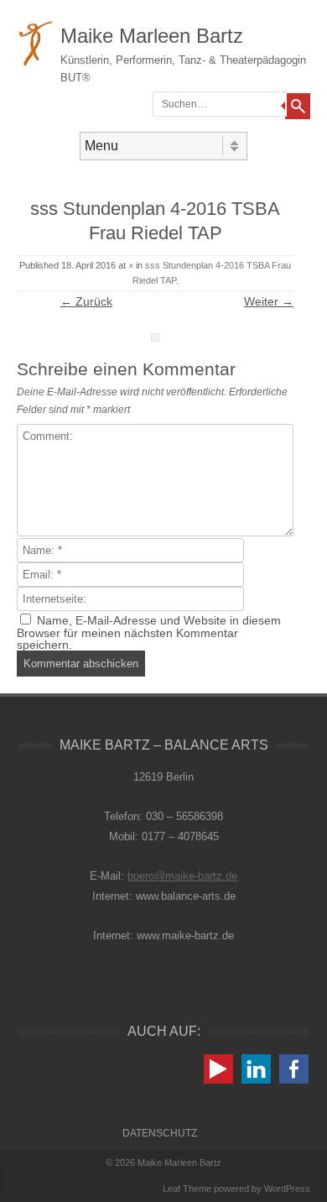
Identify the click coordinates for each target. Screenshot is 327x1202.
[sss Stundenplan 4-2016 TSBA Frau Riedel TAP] (155, 337)
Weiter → (268, 301)
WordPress (287, 1189)
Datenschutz (159, 1133)
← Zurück (86, 301)
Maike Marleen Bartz (151, 35)
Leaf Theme (187, 1189)
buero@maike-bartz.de (182, 876)
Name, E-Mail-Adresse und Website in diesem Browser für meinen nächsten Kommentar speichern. (149, 632)
